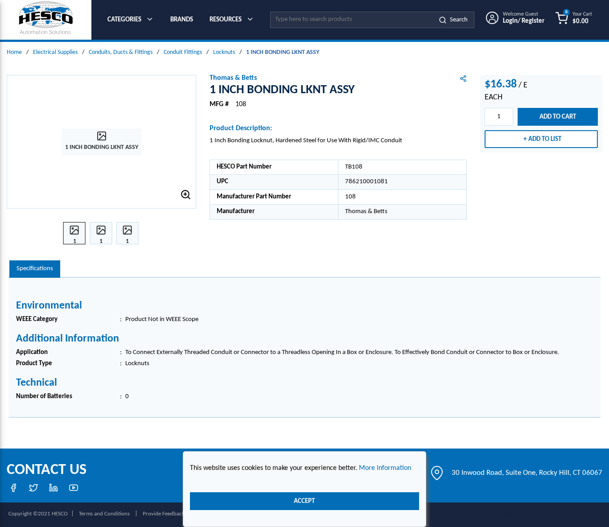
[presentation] (34, 269)
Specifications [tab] (34, 268)
